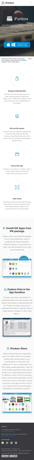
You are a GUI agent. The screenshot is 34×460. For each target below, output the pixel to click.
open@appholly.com (7, 431)
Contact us (15, 449)
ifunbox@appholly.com (8, 436)
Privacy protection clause (9, 450)
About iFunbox (5, 449)
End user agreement (25, 450)
